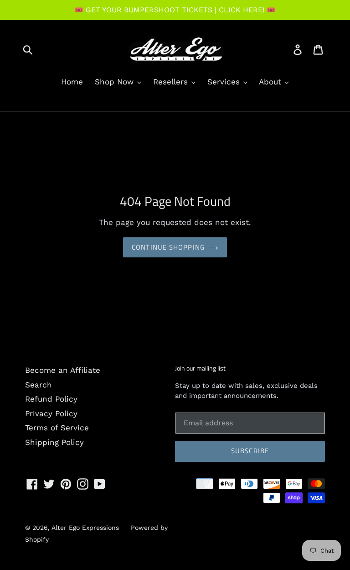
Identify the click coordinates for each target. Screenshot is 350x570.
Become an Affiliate (62, 370)
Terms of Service (57, 427)
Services (224, 81)
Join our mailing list (200, 368)
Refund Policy (51, 398)
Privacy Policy (51, 413)
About (271, 81)
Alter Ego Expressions (85, 527)
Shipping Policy (54, 442)
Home (72, 81)
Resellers (171, 81)
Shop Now (115, 81)
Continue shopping (168, 247)
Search (38, 384)
